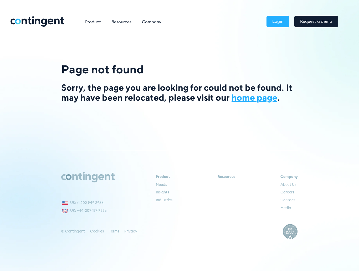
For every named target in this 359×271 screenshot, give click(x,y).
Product (93, 22)
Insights (162, 192)
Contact (287, 200)
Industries (164, 200)
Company (151, 22)
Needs (161, 185)
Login (277, 21)
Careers (287, 192)
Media (285, 208)
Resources (121, 22)
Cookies (97, 231)
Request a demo (316, 21)
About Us (288, 185)
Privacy (130, 231)
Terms (114, 231)
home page (254, 97)
